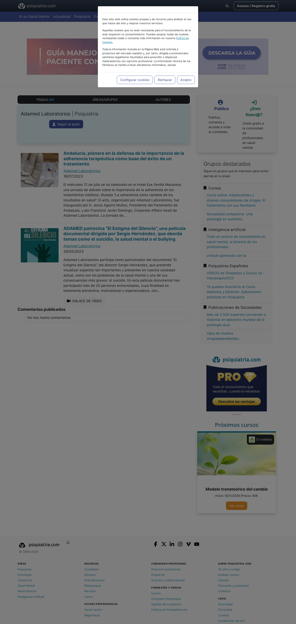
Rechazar (165, 80)
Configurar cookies (134, 80)
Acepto (185, 80)
